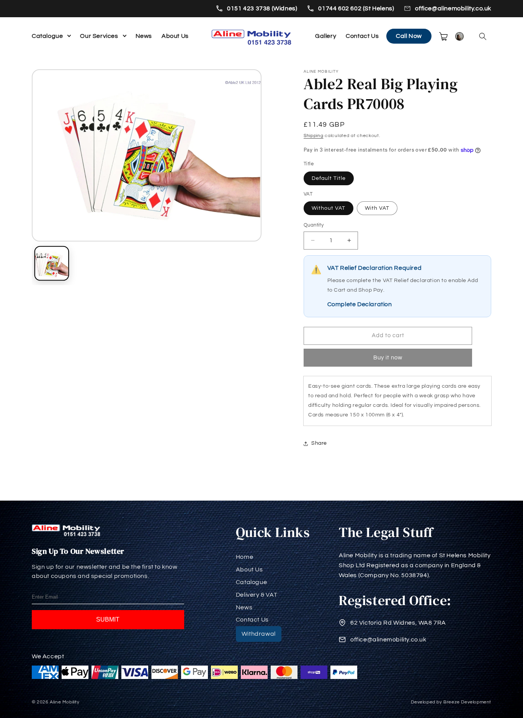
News (144, 36)
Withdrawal (259, 634)
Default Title (329, 178)
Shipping (314, 135)
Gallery (325, 36)
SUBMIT (107, 619)
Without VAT (328, 208)
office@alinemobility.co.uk (453, 8)
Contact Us (362, 36)
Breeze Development (467, 702)
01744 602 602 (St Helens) (356, 8)
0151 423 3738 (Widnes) (262, 8)
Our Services (99, 36)
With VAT (377, 208)
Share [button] (319, 443)
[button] (482, 36)
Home (244, 557)
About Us (175, 36)
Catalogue (47, 36)
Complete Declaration (359, 304)
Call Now (409, 36)
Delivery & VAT (256, 595)
